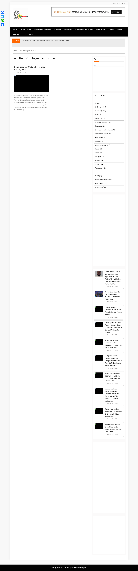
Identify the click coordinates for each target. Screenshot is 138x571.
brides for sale (99, 107)
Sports (97, 164)
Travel (97, 172)
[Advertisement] (109, 232)
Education (98, 126)
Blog (96, 103)
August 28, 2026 (112, 286)
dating (97, 114)
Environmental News (101, 134)
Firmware (98, 141)
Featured (111, 30)
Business (57, 30)
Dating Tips (98, 118)
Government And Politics (84, 30)
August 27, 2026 (112, 317)
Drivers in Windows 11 (102, 122)
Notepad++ (98, 156)
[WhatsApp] (2, 21)
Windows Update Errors (102, 179)
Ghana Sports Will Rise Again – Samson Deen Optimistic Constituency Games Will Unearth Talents (113, 327)
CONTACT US (17, 34)
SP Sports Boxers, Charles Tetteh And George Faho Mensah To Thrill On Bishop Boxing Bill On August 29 (113, 361)
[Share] (2, 25)
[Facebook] (2, 13)
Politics (97, 160)
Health (97, 149)
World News (68, 30)
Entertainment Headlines (42, 30)
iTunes (97, 153)
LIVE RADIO (29, 34)
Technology (99, 168)
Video (97, 176)
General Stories (25, 30)
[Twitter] (2, 17)
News (15, 30)
